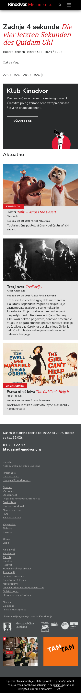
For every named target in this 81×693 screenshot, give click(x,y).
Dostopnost (10, 495)
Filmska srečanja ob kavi (17, 568)
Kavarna (7, 532)
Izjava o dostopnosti (14, 609)
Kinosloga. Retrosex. (15, 580)
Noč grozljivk (10, 584)
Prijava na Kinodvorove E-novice (21, 498)
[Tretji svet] (40, 259)
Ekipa (6, 543)
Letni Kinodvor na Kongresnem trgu (23, 587)
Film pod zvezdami (14, 576)
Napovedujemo (12, 510)
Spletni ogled (10, 591)
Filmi (5, 514)
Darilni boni (9, 502)
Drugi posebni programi (17, 595)
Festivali (8, 565)
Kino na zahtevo (12, 517)
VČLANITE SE (22, 121)
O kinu (6, 539)
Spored (7, 487)
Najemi (7, 602)
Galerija (7, 528)
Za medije (8, 606)
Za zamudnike (15, 385)
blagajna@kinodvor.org (22, 449)
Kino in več (9, 549)
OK (58, 689)
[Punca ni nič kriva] (40, 364)
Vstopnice (8, 491)
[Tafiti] (40, 185)
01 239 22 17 (14, 445)
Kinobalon (13, 206)
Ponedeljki (9, 572)
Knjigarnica (9, 524)
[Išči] (60, 5)
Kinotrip (7, 561)
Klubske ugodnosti (14, 506)
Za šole (7, 557)
